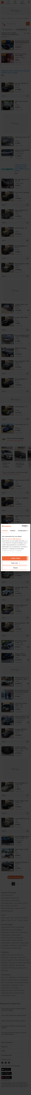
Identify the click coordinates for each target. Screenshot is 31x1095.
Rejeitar (15, 567)
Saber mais (14, 563)
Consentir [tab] (5, 530)
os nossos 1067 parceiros (13, 539)
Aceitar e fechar (15, 558)
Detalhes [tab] (12, 530)
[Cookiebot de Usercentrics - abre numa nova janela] (22, 526)
